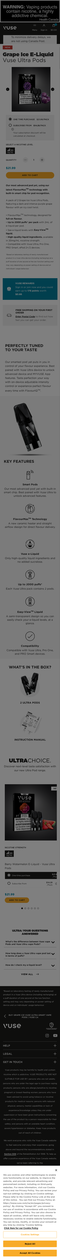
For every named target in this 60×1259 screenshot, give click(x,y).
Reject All (30, 1244)
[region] (30, 1212)
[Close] (56, 1170)
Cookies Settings (30, 1234)
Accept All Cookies (30, 1253)
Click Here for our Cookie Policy (21, 1228)
